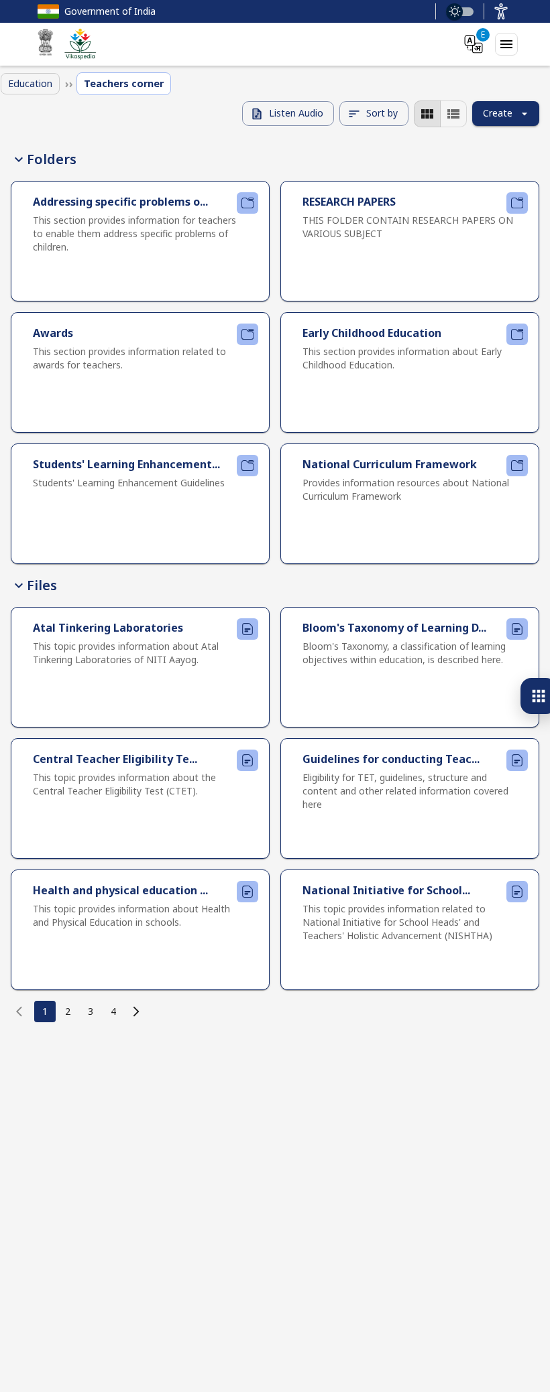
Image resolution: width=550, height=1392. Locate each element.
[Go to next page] (136, 1011)
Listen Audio (296, 113)
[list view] (453, 113)
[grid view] (427, 113)
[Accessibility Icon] (501, 11)
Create (497, 113)
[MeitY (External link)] (45, 44)
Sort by (382, 113)
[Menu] (506, 44)
